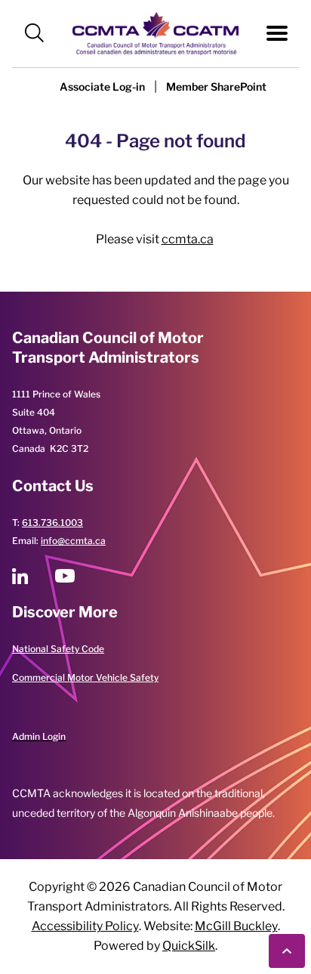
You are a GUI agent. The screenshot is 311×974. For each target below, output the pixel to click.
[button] (34, 33)
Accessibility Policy (85, 926)
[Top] (287, 951)
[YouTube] (65, 576)
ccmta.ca (188, 239)
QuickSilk (188, 945)
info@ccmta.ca (73, 540)
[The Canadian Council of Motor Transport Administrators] (155, 33)
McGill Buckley (236, 926)
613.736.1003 (52, 522)
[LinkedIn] (20, 576)
